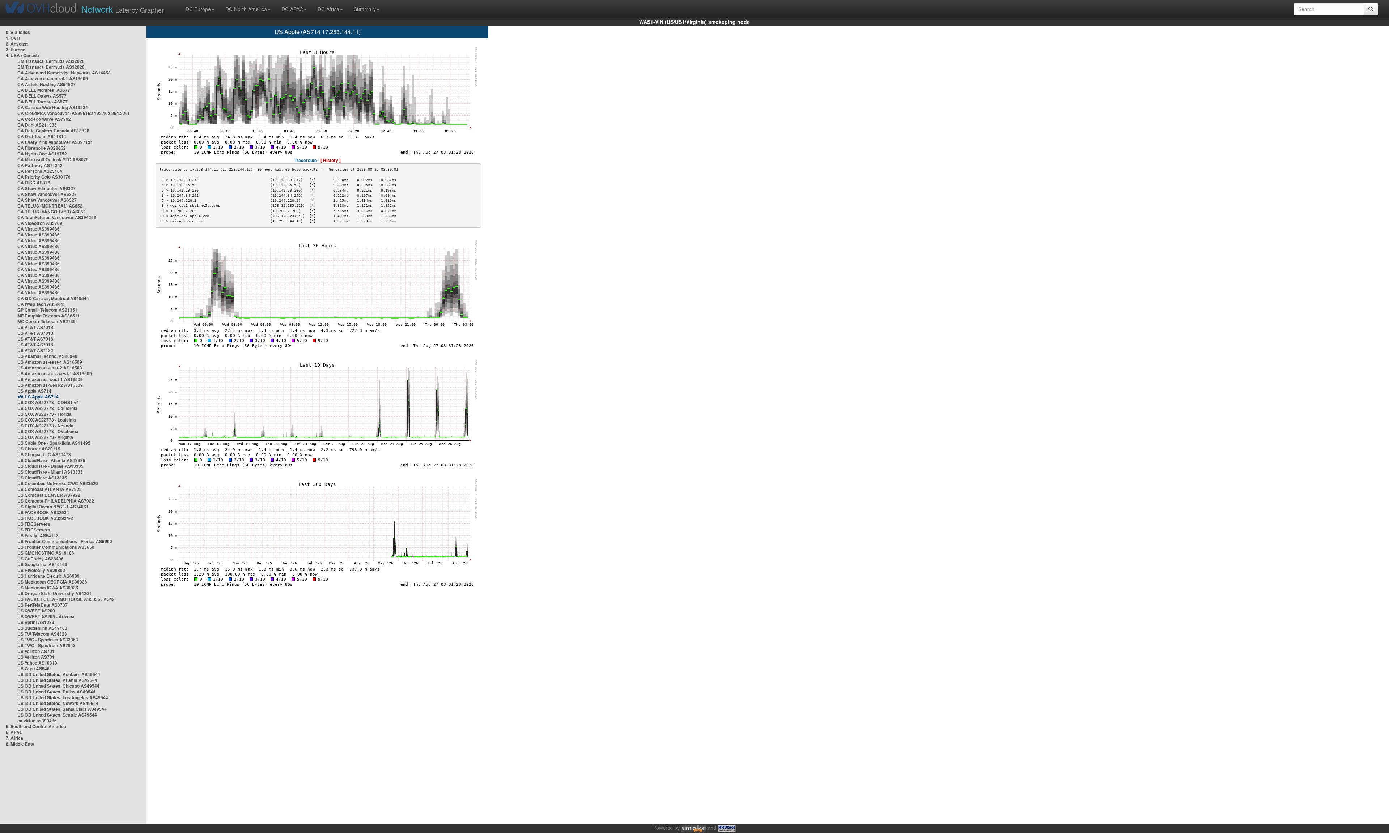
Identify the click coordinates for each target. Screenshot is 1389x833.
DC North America (246, 9)
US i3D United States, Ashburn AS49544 (58, 674)
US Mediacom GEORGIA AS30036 (52, 581)
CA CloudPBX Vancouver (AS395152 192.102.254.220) (73, 113)
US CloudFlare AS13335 (42, 477)
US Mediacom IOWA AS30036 (47, 587)
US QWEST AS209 (36, 610)
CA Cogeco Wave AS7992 (44, 119)
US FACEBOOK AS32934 (43, 512)
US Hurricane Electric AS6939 (48, 576)
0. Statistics (18, 32)
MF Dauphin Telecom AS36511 (48, 315)
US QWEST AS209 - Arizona (46, 616)
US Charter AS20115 (38, 448)
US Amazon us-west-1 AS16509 (50, 379)
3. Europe (15, 49)
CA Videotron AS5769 (39, 223)
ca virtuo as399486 (37, 720)
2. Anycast (17, 43)
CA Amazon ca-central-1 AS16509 (52, 78)
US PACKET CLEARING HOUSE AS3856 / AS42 (66, 599)
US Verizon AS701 (36, 651)
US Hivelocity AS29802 (41, 570)
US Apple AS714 (34, 391)
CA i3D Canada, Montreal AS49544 (53, 298)
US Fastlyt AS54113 (38, 535)
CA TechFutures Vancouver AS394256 (56, 217)
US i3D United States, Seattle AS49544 (57, 715)
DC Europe (198, 9)
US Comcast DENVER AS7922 (48, 495)
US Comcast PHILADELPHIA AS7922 (55, 500)
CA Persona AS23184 (39, 171)
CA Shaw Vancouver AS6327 (47, 194)
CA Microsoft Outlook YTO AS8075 (53, 159)
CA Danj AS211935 (37, 124)
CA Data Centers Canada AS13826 (53, 130)
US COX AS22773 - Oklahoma (47, 431)
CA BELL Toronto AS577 (42, 101)
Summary (365, 9)
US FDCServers (33, 524)
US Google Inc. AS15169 (42, 564)
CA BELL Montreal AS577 (43, 90)
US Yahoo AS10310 (37, 662)
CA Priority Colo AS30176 (44, 177)
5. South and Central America (36, 726)
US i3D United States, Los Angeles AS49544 (62, 697)
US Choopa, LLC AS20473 (44, 454)
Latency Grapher (122, 9)
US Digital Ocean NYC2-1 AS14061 (53, 506)
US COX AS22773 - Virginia (45, 437)
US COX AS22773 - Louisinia (46, 419)
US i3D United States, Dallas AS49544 (56, 691)
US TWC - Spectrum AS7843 (46, 645)
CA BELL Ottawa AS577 (42, 96)
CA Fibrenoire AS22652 (41, 148)
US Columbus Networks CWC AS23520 (57, 483)
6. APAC (14, 732)
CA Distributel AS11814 (41, 136)
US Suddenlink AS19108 (42, 628)
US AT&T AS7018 (35, 327)
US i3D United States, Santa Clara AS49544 (62, 709)
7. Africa (14, 738)
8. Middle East (20, 743)
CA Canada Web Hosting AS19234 (52, 107)
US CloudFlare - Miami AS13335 (50, 472)
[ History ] (330, 160)
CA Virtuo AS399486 (38, 229)
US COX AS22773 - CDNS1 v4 (48, 402)
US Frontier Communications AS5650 (55, 547)
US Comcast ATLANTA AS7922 (49, 489)
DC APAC (292, 9)
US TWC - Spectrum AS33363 (47, 639)
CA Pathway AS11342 (40, 165)
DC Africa (328, 9)
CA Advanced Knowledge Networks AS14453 (64, 72)
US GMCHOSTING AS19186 (45, 553)
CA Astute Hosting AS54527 (46, 84)
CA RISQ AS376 (33, 182)
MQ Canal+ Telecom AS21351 (47, 321)
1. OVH (13, 38)
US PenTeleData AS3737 (42, 605)
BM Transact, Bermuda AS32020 (51, 61)
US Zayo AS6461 (34, 668)
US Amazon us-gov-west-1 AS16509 (54, 373)
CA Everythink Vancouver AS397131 (55, 142)
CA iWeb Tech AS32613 (41, 304)
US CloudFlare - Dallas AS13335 (50, 466)
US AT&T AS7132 (35, 350)
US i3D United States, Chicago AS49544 (58, 686)
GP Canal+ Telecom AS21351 (47, 310)
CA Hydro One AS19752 (42, 153)
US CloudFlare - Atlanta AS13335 (51, 460)
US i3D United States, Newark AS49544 (57, 703)
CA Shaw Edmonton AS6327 (46, 188)
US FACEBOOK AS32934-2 (45, 518)
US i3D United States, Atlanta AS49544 (57, 680)
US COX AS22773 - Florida (44, 414)
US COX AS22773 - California (47, 408)
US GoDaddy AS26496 (40, 558)
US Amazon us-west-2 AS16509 (50, 385)
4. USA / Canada (22, 55)
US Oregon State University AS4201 (54, 593)
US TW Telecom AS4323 (42, 634)
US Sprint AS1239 (35, 622)
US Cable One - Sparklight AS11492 (53, 443)
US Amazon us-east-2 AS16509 (49, 367)
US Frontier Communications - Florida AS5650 (64, 541)
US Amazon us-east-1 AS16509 (49, 362)
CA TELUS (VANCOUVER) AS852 (51, 211)
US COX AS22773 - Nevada (45, 425)
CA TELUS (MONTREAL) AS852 (49, 205)
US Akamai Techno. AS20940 (47, 356)
